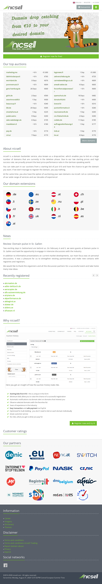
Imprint (7, 552)
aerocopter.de (11, 289)
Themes (8, 527)
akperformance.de (13, 298)
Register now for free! (52, 56)
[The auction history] (51, 355)
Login (96, 2)
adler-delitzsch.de (13, 286)
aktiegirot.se (10, 301)
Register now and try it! (84, 423)
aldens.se (9, 307)
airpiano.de (10, 295)
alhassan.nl (10, 310)
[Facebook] (5, 565)
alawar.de (9, 304)
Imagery (8, 521)
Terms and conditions (14, 540)
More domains (88, 140)
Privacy (7, 549)
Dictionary (9, 524)
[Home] (13, 7)
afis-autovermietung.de (15, 292)
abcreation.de (11, 283)
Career (8, 518)
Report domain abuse (14, 546)
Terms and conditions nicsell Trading (20, 543)
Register (87, 2)
